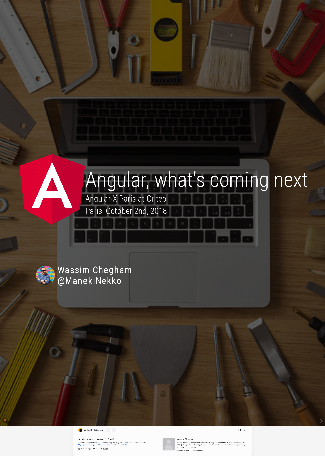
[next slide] (321, 421)
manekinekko (198, 451)
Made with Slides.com (93, 430)
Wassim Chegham (185, 439)
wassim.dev (184, 451)
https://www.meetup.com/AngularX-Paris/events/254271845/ (102, 445)
